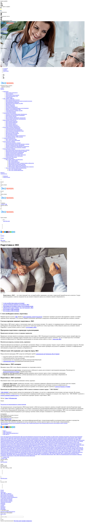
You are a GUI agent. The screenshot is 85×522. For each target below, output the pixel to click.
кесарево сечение (43, 441)
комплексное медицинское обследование (47, 354)
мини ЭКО (39, 442)
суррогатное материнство (14, 452)
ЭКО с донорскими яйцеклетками (45, 454)
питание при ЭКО (80, 444)
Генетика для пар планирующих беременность (16, 114)
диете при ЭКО (57, 339)
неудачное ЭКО (12, 443)
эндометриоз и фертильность (7, 455)
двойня (2, 439)
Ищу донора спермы (13, 160)
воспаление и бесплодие (69, 436)
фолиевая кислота (11, 453)
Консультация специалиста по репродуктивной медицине (19, 101)
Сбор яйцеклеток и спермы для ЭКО (14, 110)
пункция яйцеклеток (58, 448)
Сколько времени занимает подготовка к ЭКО (16, 304)
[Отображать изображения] (1, 13)
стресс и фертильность (47, 450)
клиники (65, 423)
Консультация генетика (11, 116)
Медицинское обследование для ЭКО (14, 103)
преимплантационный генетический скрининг (44, 447)
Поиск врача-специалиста (12, 92)
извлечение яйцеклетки (62, 440)
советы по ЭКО (72, 449)
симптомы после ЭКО (53, 449)
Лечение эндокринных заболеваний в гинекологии (17, 146)
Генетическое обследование (9, 113)
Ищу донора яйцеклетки (14, 161)
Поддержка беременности (12, 107)
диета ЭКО (13, 439)
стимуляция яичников (36, 450)
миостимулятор (52, 442)
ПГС (43, 444)
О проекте (3, 504)
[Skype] (12, 232)
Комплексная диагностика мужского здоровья (16, 151)
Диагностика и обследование (12, 95)
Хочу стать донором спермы (14, 169)
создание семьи (79, 449)
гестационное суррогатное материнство (48, 437)
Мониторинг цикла (10, 104)
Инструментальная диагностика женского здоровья (17, 144)
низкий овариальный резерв (22, 443)
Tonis (4, 436)
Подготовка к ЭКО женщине (11, 309)
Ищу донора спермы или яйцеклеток (14, 159)
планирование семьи (18, 446)
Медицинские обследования (12, 133)
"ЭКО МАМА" (5, 392)
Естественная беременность (7, 440)
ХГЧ (19, 453)
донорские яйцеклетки (47, 439)
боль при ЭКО (42, 436)
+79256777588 (6, 28)
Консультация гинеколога (11, 121)
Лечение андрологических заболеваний (15, 152)
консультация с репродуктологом (32, 316)
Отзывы (2, 505)
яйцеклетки (32, 455)
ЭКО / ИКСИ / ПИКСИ (8, 98)
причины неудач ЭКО (67, 447)
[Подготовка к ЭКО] (34, 291)
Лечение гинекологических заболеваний (15, 145)
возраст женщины (59, 436)
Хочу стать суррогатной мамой (13, 140)
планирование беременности (7, 446)
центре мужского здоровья (62, 386)
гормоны (79, 437)
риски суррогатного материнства (23, 449)
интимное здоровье (9, 441)
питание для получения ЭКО (59, 444)
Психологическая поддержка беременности (16, 135)
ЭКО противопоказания (18, 454)
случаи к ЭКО (62, 449)
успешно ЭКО (60, 452)
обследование (57, 423)
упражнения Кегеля (52, 452)
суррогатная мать (4, 452)
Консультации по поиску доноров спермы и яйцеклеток (21, 163)
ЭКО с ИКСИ (56, 454)
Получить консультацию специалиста (23, 520)
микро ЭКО (34, 442)
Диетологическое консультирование (14, 129)
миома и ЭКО (45, 442)
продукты (74, 447)
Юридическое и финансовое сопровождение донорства (21, 166)
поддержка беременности (70, 446)
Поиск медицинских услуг (12, 96)
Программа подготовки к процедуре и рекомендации (18, 306)
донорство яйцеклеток (68, 439)
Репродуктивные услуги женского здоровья (16, 147)
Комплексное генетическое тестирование (15, 115)
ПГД (41, 444)
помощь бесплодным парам (15, 447)
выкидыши (11, 437)
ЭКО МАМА (10, 454)
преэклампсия (58, 447)
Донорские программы (8, 158)
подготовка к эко (61, 446)
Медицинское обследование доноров (16, 164)
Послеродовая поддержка (11, 134)
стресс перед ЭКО (56, 450)
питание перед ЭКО (71, 444)
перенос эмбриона (48, 444)
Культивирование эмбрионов (12, 102)
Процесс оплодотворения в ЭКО (13, 109)
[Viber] (9, 232)
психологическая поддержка (11, 371)
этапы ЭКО (16, 455)
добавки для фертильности (33, 439)
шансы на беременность (43, 453)
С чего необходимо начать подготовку (14, 303)
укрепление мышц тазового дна (35, 452)
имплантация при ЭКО (72, 440)
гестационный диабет (62, 437)
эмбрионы (79, 454)
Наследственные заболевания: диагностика (16, 117)
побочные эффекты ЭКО (29, 446)
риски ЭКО (33, 449)
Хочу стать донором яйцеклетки (15, 170)
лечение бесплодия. (10, 442)
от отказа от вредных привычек (14, 444)
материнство (28, 442)
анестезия (25, 436)
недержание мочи (5, 443)
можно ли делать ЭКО (74, 442)
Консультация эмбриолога (12, 124)
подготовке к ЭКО (31, 327)
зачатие (23, 440)
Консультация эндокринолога (12, 126)
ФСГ (16, 453)
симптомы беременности (42, 449)
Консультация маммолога (11, 122)
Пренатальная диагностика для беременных (16, 119)
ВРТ (7, 437)
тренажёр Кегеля (24, 452)
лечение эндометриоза (20, 442)
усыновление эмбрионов (77, 452)
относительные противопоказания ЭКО (30, 444)
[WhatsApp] (10, 232)
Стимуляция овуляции (11, 111)
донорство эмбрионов (58, 439)
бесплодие (36, 436)
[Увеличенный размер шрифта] (2, 5)
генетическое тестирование (32, 437)
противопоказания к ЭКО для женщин (12, 448)
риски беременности (10, 449)
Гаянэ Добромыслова (11, 398)
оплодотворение (72, 443)
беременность (31, 436)
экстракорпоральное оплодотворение (11, 423)
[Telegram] (3, 60)
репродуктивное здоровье (69, 448)
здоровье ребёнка (52, 440)
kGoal (2, 436)
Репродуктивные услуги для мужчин (14, 156)
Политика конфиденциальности (8, 511)
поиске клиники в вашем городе (10, 395)
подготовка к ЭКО (24, 423)
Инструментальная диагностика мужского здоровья (17, 150)
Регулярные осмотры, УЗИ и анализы (14, 136)
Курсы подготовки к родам (12, 132)
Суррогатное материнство (9, 138)
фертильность (36, 423)
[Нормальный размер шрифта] (1, 3)
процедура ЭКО (41, 448)
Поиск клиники (9, 93)
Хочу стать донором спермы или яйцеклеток (16, 167)
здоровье (31, 423)
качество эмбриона (35, 441)
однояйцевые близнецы (63, 443)
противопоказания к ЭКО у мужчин (29, 448)
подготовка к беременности (41, 446)
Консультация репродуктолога (13, 99)
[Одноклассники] (3, 61)
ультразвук (45, 452)
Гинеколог (5, 176)
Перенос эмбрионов (10, 105)
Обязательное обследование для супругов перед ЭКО (18, 307)
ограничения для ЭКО (52, 443)
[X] (7, 232)
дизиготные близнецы (21, 439)
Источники (3, 509)
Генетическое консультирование (13, 128)
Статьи (2, 490)
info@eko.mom (4, 33)
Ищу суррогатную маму (11, 139)
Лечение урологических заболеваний (14, 153)
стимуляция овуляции (26, 450)
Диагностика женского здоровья (13, 142)
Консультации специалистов (9, 120)
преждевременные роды (27, 447)
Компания (3, 503)
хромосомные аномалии (25, 453)
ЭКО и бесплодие (56, 453)
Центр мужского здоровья (9, 148)
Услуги (2, 491)
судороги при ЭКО (76, 450)
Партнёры (3, 508)
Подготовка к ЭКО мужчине (11, 310)
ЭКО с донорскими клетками (30, 454)
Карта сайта (3, 514)
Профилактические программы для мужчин (16, 154)
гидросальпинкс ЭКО (72, 437)
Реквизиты (3, 506)
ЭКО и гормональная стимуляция (68, 453)
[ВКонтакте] (3, 58)
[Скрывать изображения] (1, 15)
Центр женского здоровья (9, 141)
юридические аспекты (24, 455)
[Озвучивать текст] (1, 17)
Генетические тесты (9, 361)
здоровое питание (29, 440)
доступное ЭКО (77, 439)
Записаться (5, 91)
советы (61, 423)
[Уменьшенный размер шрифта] (1, 2)
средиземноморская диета (15, 450)
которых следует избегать (71, 441)
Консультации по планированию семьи (15, 130)
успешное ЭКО (67, 452)
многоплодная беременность (62, 442)
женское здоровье (17, 440)
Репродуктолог (6, 177)
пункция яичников (49, 448)
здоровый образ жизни (39, 440)
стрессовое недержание (66, 450)
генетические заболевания (20, 437)
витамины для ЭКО (50, 436)
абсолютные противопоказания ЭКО (14, 436)
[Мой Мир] (5, 232)
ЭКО (16, 316)
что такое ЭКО (34, 453)
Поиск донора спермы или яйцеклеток (17, 165)
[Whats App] (3, 62)
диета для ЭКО (7, 439)
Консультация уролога (11, 123)
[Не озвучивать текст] (1, 19)
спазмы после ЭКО (5, 450)
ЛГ (78, 441)
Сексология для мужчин (11, 157)
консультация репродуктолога (46, 423)
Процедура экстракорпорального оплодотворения (17, 108)
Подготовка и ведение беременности (11, 127)
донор (40, 439)
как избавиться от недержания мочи (22, 441)
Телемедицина (9, 97)
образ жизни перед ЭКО (34, 443)
